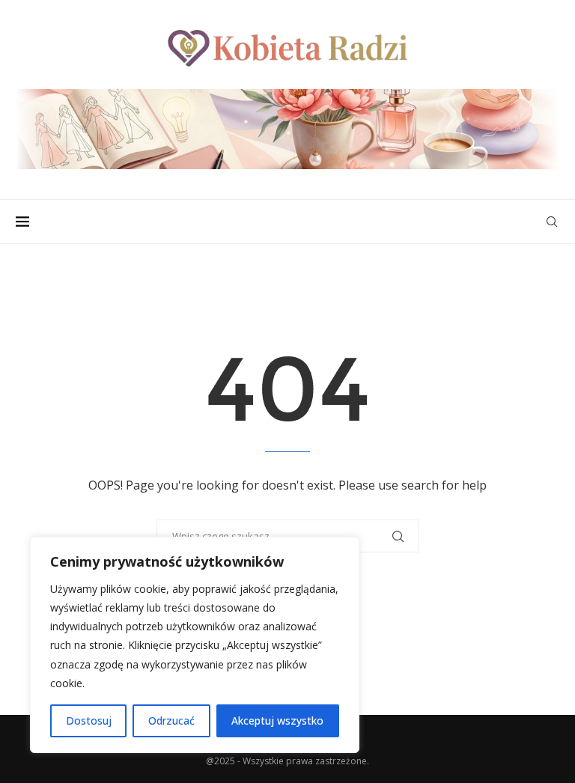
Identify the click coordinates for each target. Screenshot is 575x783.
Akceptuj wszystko (277, 720)
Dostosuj (89, 720)
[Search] (551, 221)
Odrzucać (171, 720)
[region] (194, 645)
